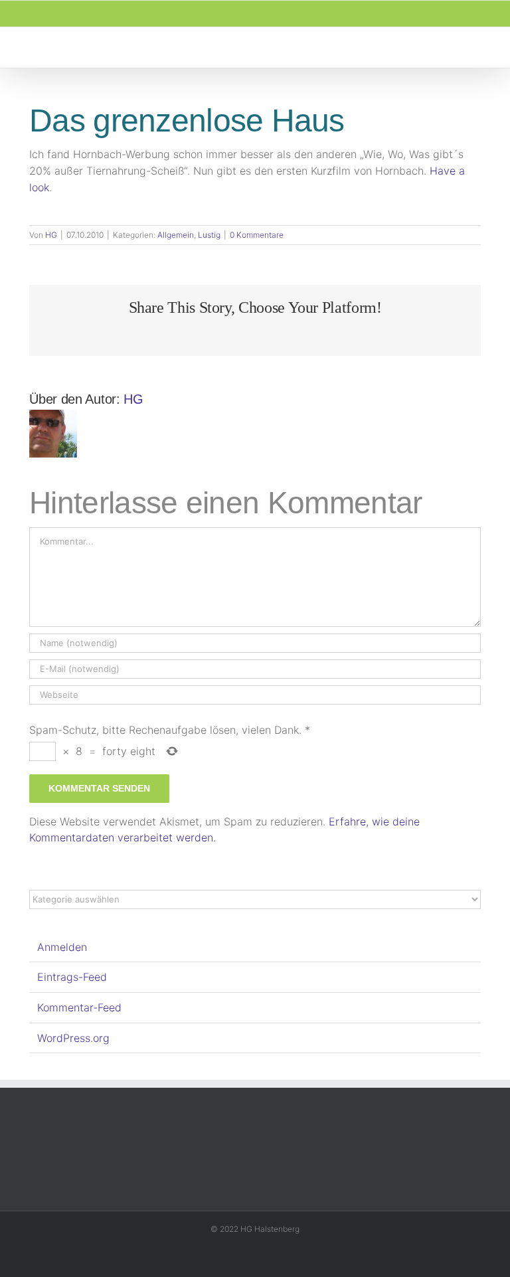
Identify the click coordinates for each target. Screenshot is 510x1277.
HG (51, 235)
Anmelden (62, 947)
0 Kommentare (257, 235)
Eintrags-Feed (72, 976)
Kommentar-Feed (79, 1007)
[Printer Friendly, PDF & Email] (34, 216)
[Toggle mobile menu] (484, 47)
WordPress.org (73, 1038)
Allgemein (175, 235)
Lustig (209, 235)
